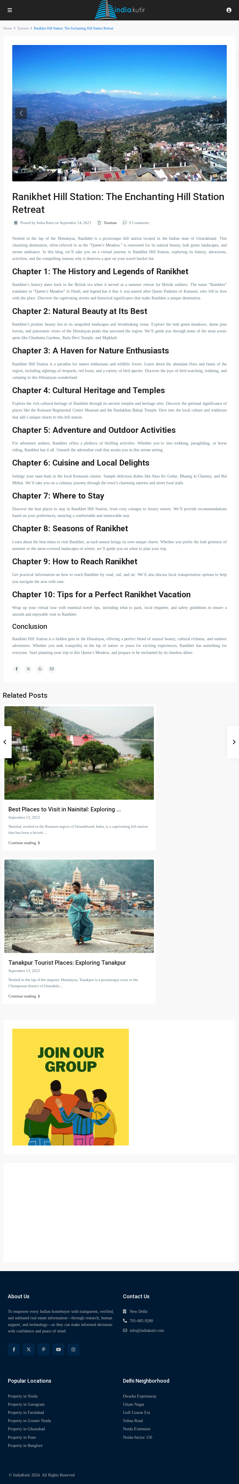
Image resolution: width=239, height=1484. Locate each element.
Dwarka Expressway (140, 1396)
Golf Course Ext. (137, 1412)
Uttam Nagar (133, 1404)
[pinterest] (44, 1349)
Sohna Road (133, 1421)
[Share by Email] (51, 669)
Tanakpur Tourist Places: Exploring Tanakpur (67, 962)
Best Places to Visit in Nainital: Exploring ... (64, 809)
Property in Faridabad (26, 1412)
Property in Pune (22, 1437)
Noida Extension (136, 1429)
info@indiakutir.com (147, 1330)
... (45, 832)
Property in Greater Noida (29, 1421)
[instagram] (73, 1349)
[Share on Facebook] (16, 669)
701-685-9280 (141, 1321)
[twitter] (29, 1349)
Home (7, 28)
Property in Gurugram (26, 1404)
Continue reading (22, 843)
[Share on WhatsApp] (40, 669)
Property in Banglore (25, 1445)
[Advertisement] (119, 1213)
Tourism (23, 28)
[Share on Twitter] (28, 669)
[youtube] (58, 1349)
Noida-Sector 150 (137, 1437)
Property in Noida (23, 1396)
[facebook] (14, 1349)
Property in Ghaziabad (26, 1429)
